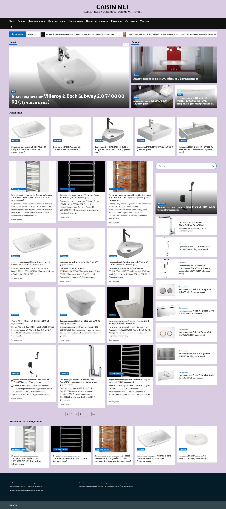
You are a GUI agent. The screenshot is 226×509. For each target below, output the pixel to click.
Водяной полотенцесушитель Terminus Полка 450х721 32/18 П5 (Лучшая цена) (51, 34)
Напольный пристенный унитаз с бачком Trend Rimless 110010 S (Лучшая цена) (129, 322)
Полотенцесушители (97, 21)
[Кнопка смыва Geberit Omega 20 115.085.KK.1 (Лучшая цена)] (166, 332)
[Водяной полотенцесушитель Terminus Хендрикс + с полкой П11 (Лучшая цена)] (130, 360)
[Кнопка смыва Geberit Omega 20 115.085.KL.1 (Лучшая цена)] (166, 289)
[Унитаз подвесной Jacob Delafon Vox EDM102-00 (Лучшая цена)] (81, 302)
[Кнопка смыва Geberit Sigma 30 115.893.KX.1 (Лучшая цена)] (166, 354)
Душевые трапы (56, 21)
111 (89, 414)
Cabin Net (113, 7)
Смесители (131, 21)
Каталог (13, 505)
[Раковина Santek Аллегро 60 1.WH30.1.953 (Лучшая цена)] (71, 130)
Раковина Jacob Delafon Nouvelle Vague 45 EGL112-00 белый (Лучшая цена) (112, 150)
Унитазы (144, 21)
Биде (12, 21)
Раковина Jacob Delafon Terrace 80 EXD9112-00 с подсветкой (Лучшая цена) (196, 150)
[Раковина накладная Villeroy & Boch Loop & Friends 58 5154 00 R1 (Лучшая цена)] (29, 130)
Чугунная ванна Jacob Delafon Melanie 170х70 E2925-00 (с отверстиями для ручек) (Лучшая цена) (195, 101)
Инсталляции (76, 21)
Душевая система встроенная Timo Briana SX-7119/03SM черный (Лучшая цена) (31, 381)
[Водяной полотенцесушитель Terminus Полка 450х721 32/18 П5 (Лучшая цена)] (81, 176)
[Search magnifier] (213, 166)
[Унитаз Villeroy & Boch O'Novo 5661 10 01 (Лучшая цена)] (32, 302)
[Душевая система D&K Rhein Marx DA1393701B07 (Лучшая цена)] (166, 247)
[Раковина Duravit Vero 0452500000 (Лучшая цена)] (155, 130)
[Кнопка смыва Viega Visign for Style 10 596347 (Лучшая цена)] (166, 375)
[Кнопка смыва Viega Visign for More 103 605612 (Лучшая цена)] (166, 311)
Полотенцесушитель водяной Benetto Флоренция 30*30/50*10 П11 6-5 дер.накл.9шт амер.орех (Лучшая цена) (147, 34)
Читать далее (16, 220)
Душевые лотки (36, 21)
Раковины (116, 21)
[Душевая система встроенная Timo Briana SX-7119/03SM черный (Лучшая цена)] (32, 360)
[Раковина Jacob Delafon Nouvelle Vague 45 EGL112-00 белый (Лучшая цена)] (113, 130)
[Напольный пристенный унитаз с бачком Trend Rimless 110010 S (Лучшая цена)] (130, 302)
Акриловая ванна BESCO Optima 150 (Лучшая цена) (165, 78)
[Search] (11, 27)
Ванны (21, 21)
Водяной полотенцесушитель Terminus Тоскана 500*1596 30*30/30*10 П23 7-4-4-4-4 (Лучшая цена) (31, 197)
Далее (94, 414)
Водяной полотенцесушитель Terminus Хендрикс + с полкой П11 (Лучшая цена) (129, 381)
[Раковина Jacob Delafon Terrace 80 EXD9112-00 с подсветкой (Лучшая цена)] (197, 130)
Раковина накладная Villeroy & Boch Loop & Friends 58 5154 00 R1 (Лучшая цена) (28, 150)
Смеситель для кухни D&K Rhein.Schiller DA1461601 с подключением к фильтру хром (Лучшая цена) (79, 382)
